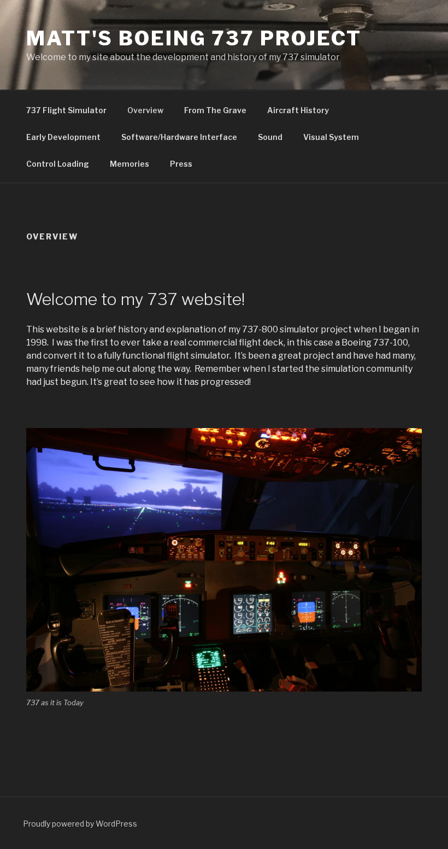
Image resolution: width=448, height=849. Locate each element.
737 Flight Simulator (66, 110)
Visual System (331, 137)
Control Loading (57, 163)
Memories (129, 163)
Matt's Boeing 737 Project (194, 38)
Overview (145, 110)
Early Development (63, 137)
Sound (270, 137)
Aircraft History (298, 110)
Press (181, 163)
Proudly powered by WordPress (80, 823)
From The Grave (215, 110)
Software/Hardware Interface (179, 137)
